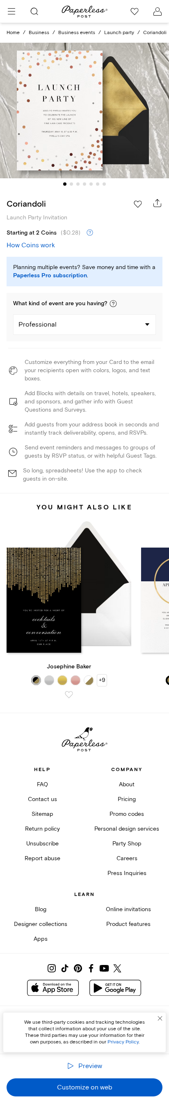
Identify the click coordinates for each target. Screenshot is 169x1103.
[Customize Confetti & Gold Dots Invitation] (84, 111)
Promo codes (127, 814)
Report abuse (42, 858)
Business (39, 33)
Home (13, 33)
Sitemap (42, 814)
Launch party (119, 33)
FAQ (42, 784)
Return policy (42, 828)
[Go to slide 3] (78, 184)
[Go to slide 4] (84, 184)
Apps (41, 938)
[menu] (11, 11)
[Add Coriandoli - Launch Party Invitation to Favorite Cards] (138, 204)
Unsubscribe (42, 843)
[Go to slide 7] (104, 184)
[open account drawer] (157, 11)
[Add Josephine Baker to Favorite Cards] (69, 695)
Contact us (42, 799)
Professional (37, 324)
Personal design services (126, 828)
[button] (113, 303)
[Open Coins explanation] (90, 233)
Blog (40, 909)
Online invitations (128, 909)
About (127, 784)
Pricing (127, 799)
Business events (76, 33)
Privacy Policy (123, 1042)
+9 (102, 680)
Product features (128, 924)
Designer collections (40, 924)
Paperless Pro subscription (50, 275)
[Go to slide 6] (97, 184)
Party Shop (127, 843)
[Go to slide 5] (91, 184)
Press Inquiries (126, 873)
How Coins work (31, 245)
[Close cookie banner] (160, 1018)
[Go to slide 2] (71, 184)
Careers (126, 858)
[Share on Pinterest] (78, 968)
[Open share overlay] (157, 203)
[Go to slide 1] (64, 184)
